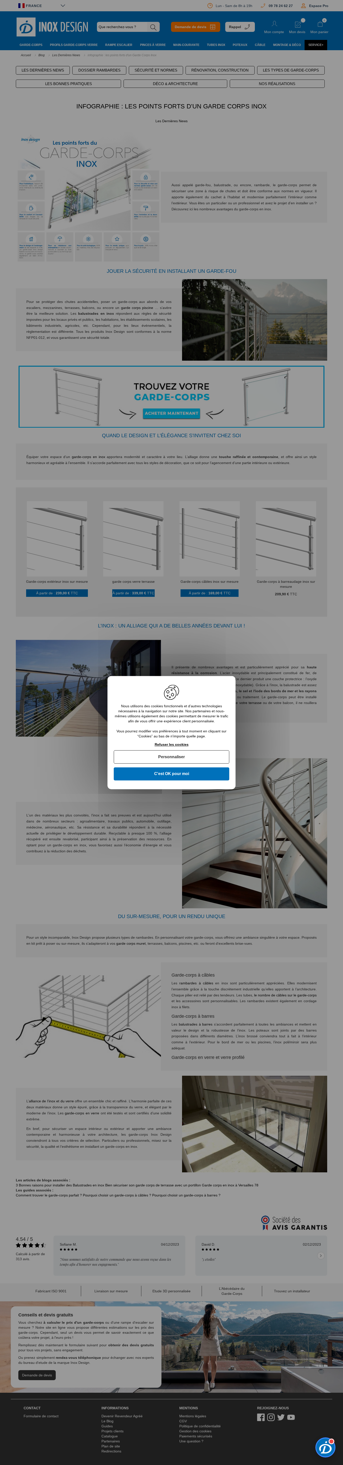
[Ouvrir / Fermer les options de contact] (325, 1447)
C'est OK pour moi (171, 774)
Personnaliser (171, 757)
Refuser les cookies (172, 744)
